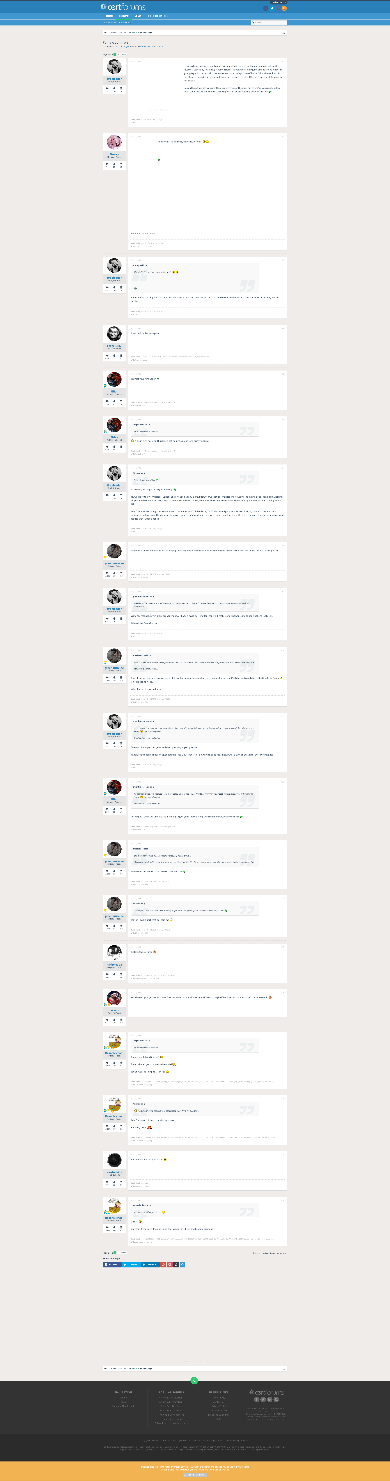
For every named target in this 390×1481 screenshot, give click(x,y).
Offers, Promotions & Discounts (171, 1423)
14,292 (107, 576)
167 (121, 91)
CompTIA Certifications (171, 1401)
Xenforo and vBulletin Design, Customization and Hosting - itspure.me (220, 1440)
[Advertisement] (156, 85)
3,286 (107, 404)
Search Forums (109, 22)
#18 (282, 1099)
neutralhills (114, 1172)
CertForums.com (279, 1419)
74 (121, 977)
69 (121, 167)
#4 (283, 328)
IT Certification (157, 16)
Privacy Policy (219, 1406)
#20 (282, 1200)
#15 (282, 947)
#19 (282, 1154)
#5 (283, 374)
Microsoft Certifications (171, 1397)
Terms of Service (218, 1410)
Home (109, 16)
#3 (283, 260)
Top (194, 1381)
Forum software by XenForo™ (266, 1408)
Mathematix (114, 964)
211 (121, 358)
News (138, 16)
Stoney (114, 154)
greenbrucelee (114, 563)
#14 (282, 898)
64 (121, 1185)
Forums (124, 16)
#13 (282, 843)
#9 (283, 591)
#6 (283, 419)
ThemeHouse (280, 1413)
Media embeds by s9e (266, 1411)
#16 (282, 993)
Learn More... (199, 1475)
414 (121, 1066)
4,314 (107, 1023)
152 (121, 404)
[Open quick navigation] (285, 33)
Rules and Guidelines (218, 1414)
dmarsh (114, 1010)
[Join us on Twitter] (272, 8)
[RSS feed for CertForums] (284, 8)
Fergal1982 (114, 345)
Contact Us (219, 1401)
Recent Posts (125, 22)
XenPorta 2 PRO (253, 1417)
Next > (123, 54)
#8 (283, 546)
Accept (187, 1475)
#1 (283, 61)
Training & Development (171, 1414)
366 (107, 1185)
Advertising (219, 1397)
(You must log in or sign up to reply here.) (270, 1253)
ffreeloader (145, 46)
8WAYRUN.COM (279, 1417)
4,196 (107, 358)
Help (218, 1418)
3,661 (107, 91)
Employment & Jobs (171, 1418)
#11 (282, 716)
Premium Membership (123, 1406)
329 (121, 576)
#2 (283, 137)
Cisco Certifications (171, 1406)
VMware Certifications (171, 1410)
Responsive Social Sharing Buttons (259, 1419)
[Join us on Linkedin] (278, 8)
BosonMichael (114, 1053)
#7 (283, 468)
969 (107, 977)
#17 (282, 1035)
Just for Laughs (122, 46)
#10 (282, 650)
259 (121, 1023)
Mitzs (114, 391)
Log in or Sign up (279, 2)
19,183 (107, 1066)
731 (107, 167)
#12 (282, 782)
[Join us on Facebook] (266, 8)
